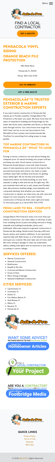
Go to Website (27, 84)
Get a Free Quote (27, 92)
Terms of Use (29, 439)
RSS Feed (30, 445)
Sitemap (29, 442)
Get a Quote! (27, 33)
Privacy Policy (30, 436)
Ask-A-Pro (23, 458)
